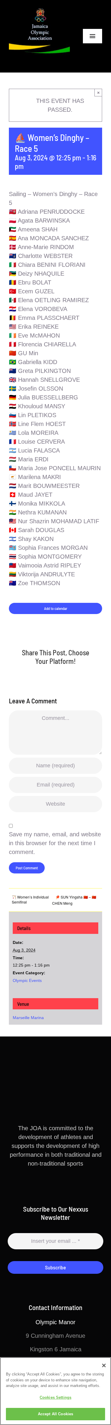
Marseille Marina (28, 1017)
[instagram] (60, 1185)
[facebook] (41, 1185)
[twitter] (51, 1185)
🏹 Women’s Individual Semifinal (30, 899)
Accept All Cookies (55, 1414)
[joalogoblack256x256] (39, 9)
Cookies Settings (55, 1397)
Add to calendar (55, 608)
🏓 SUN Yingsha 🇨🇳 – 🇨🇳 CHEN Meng (74, 900)
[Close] (103, 1365)
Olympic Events (27, 980)
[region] (55, 1391)
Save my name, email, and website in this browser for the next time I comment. (55, 843)
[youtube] (70, 1185)
